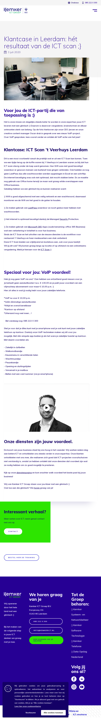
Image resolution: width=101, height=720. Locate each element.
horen (37, 488)
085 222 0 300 (91, 2)
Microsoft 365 (35, 226)
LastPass (32, 207)
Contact (13, 531)
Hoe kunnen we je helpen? (43, 640)
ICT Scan (45, 249)
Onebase (75, 2)
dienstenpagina (24, 472)
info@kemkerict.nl (44, 630)
